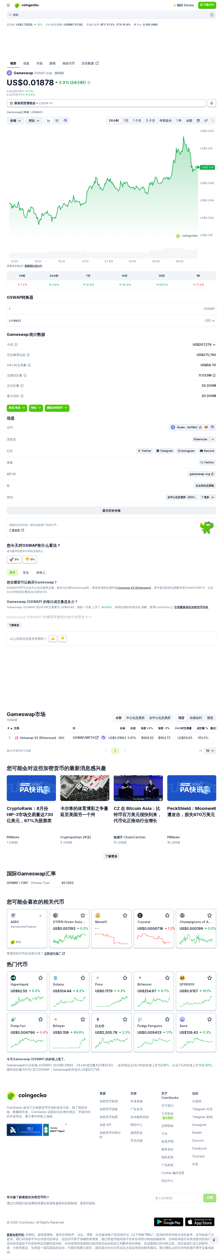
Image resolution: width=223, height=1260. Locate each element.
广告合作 (14, 530)
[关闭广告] (40, 916)
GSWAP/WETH (84, 737)
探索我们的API (33, 266)
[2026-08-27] (198, 120)
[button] (201, 439)
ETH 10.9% (124, 24)
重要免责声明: (16, 1234)
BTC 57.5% (108, 24)
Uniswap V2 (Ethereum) (134, 587)
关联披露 (12, 719)
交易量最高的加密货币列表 (191, 607)
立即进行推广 (52, 953)
